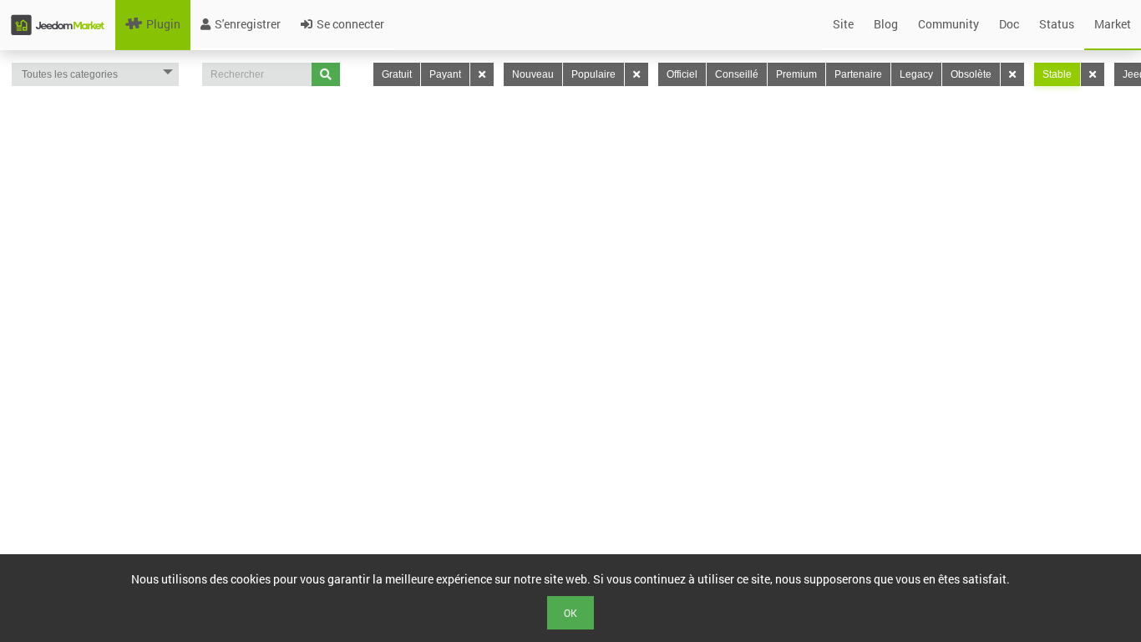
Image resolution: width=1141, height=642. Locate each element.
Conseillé (736, 74)
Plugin (163, 24)
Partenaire (858, 74)
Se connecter (350, 24)
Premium (796, 74)
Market (1112, 24)
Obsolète (971, 74)
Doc (1009, 24)
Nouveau (533, 74)
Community (948, 24)
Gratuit (397, 74)
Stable (1057, 74)
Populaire (593, 74)
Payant (445, 74)
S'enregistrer (248, 24)
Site (843, 24)
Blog (886, 24)
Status (1056, 24)
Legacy (916, 74)
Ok (570, 612)
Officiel (682, 74)
